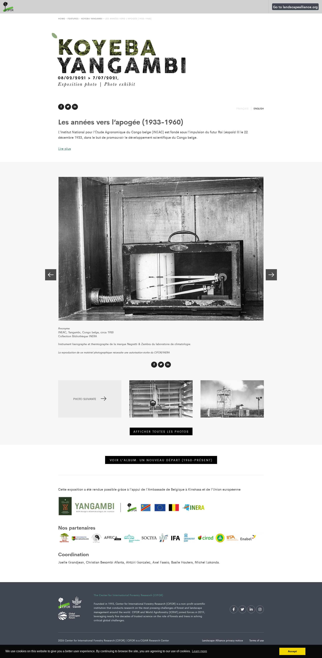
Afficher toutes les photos (161, 431)
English (259, 108)
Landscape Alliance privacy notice (223, 640)
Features (73, 18)
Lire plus (64, 148)
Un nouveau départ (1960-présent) (161, 460)
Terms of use (256, 640)
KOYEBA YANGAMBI (91, 18)
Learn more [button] (199, 651)
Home (61, 18)
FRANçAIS (242, 108)
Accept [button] (292, 651)
